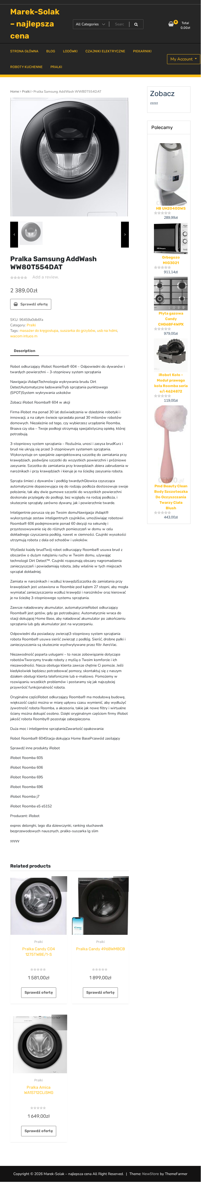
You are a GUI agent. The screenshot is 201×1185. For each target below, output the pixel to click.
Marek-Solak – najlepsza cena (35, 24)
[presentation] (14, 235)
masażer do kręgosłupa (39, 330)
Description (24, 351)
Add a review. (45, 277)
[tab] (24, 351)
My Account (182, 59)
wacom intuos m (23, 336)
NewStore (150, 1174)
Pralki (26, 91)
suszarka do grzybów (77, 330)
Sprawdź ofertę (34, 304)
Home (14, 91)
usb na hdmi (107, 330)
